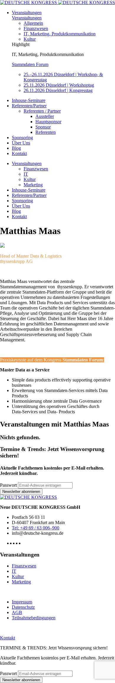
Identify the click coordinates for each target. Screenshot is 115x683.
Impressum (22, 601)
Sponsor (43, 126)
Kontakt (19, 153)
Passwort (8, 485)
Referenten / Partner (42, 110)
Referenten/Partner (29, 105)
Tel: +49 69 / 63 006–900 (35, 527)
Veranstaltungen (27, 12)
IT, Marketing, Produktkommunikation (60, 33)
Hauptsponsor (48, 121)
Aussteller (44, 116)
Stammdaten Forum (30, 64)
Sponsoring (22, 137)
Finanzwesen (36, 28)
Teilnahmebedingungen (33, 617)
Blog (16, 148)
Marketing (33, 184)
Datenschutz (23, 607)
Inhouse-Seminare (28, 100)
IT (26, 174)
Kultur (30, 39)
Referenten (45, 132)
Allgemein (33, 23)
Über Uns (21, 142)
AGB (17, 612)
